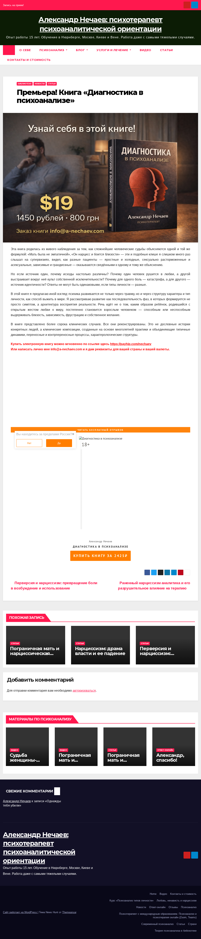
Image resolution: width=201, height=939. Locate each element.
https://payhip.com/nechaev (130, 344)
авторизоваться (84, 690)
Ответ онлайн (165, 750)
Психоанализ (52, 50)
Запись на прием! (13, 5)
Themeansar (69, 912)
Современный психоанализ (157, 924)
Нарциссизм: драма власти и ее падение (100, 651)
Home (153, 893)
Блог (81, 50)
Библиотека (24, 84)
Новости (40, 84)
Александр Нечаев (17, 801)
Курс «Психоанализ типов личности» (131, 900)
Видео (145, 50)
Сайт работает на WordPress (20, 912)
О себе (25, 50)
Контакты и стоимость (28, 60)
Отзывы (173, 907)
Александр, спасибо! (170, 757)
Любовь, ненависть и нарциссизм (176, 900)
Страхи (192, 924)
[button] (195, 55)
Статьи (166, 50)
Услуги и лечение (113, 50)
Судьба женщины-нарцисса (23, 760)
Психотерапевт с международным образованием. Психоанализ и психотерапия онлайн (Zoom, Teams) (157, 915)
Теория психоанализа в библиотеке (175, 930)
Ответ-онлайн (157, 907)
